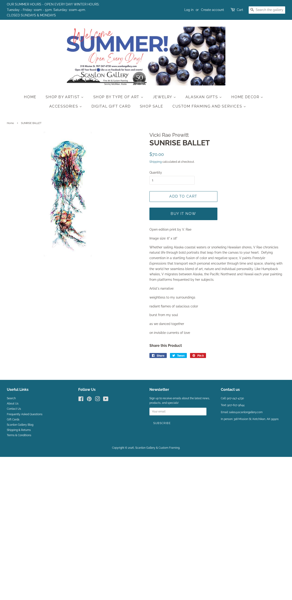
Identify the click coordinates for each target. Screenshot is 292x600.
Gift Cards (13, 419)
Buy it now (183, 213)
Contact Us (14, 408)
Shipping (155, 161)
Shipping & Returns (19, 430)
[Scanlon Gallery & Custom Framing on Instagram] (97, 400)
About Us (12, 403)
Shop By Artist (63, 97)
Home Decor (246, 97)
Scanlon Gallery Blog (20, 424)
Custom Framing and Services (207, 106)
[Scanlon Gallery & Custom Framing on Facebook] (80, 400)
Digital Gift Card (110, 106)
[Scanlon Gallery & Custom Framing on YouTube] (105, 400)
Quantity (155, 172)
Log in (188, 10)
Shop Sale (151, 106)
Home (30, 97)
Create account (212, 10)
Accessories (64, 106)
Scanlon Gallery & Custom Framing (157, 447)
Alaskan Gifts (202, 97)
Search (11, 398)
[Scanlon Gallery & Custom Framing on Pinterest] (89, 400)
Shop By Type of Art (117, 97)
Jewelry (163, 97)
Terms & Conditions (19, 435)
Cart (240, 10)
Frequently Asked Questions (24, 414)
